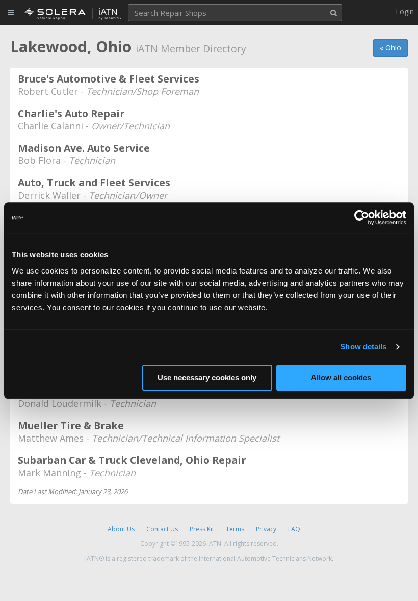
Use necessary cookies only (207, 377)
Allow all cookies (341, 377)
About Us (121, 529)
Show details (363, 346)
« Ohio (390, 47)
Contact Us (162, 529)
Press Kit (202, 529)
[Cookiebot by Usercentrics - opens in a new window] (361, 217)
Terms (235, 529)
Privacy (266, 529)
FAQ (294, 529)
